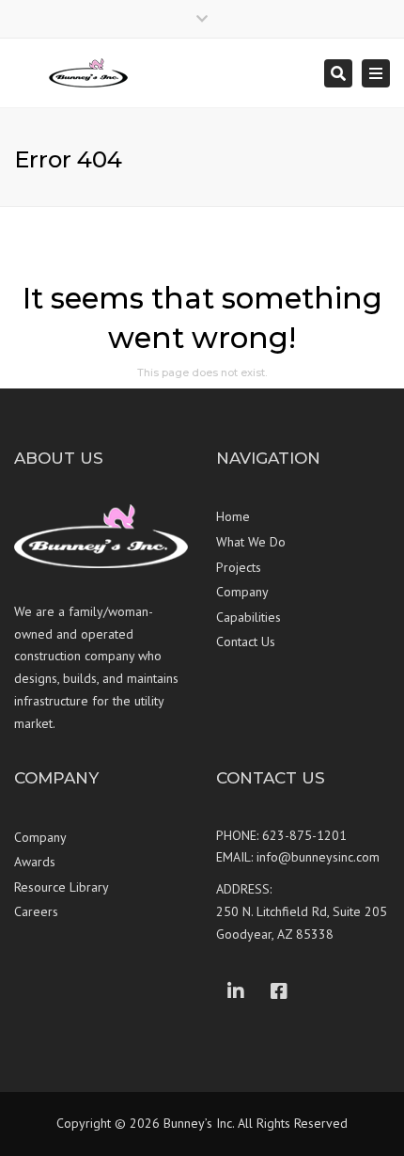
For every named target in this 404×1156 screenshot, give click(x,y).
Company (242, 591)
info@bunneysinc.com (318, 856)
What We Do (251, 541)
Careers (36, 911)
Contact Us (245, 641)
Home (233, 516)
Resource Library (61, 887)
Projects (238, 567)
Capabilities (248, 617)
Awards (34, 861)
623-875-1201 (304, 835)
